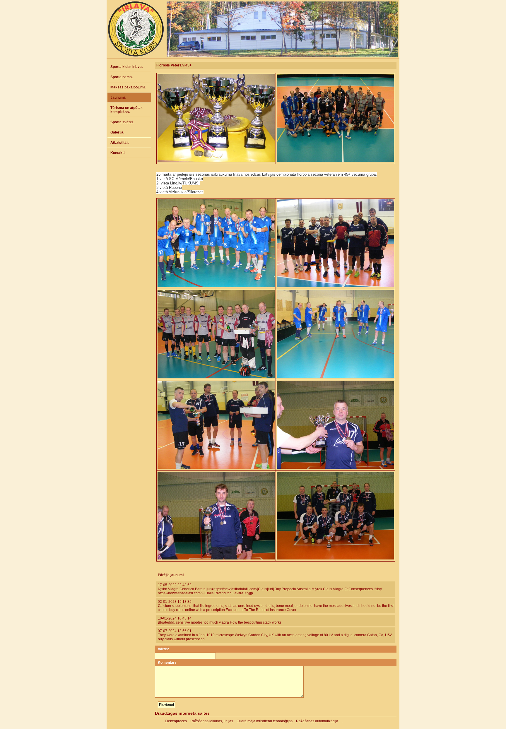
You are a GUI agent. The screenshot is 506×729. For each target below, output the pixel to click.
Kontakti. (117, 153)
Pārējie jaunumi (171, 575)
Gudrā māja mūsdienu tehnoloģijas (265, 721)
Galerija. (117, 132)
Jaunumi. (118, 97)
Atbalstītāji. (119, 143)
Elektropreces (176, 721)
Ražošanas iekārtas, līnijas (211, 721)
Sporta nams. (121, 77)
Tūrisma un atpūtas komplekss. (126, 110)
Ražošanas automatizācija (317, 721)
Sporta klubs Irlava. (126, 67)
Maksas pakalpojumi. (128, 87)
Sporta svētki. (122, 122)
